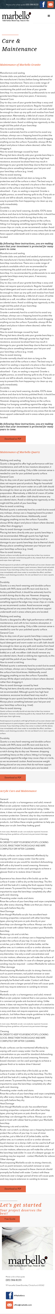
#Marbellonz (19, 1295)
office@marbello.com (23, 1305)
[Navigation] (48, 16)
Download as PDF (13, 439)
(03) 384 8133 (32, 4)
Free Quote (10, 1219)
